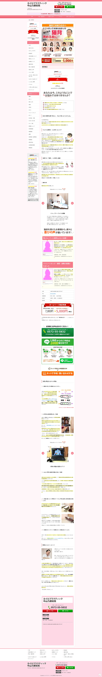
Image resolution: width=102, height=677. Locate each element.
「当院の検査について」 (50, 425)
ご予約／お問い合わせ (70, 16)
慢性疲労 (30, 147)
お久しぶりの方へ (32, 50)
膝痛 (30, 134)
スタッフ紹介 (31, 72)
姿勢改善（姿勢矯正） (33, 136)
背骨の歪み (31, 142)
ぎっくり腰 (31, 123)
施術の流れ (31, 64)
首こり (30, 115)
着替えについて (32, 58)
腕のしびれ (31, 101)
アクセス (60, 16)
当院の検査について (32, 56)
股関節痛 (30, 131)
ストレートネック (32, 112)
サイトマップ (31, 89)
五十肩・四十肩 (32, 120)
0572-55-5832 (53, 293)
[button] (43, 203)
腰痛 (30, 96)
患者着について (32, 61)
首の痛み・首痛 (32, 118)
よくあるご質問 (32, 81)
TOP (32, 16)
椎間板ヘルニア (32, 126)
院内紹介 (30, 53)
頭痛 (30, 104)
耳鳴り (30, 107)
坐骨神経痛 (31, 128)
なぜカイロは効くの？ (33, 79)
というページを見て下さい (55, 538)
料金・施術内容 (41, 16)
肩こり (30, 99)
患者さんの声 (51, 16)
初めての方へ (42, 650)
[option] (58, 208)
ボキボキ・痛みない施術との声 (33, 76)
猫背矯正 (30, 139)
